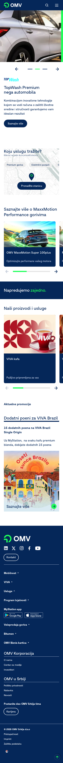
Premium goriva (15, 164)
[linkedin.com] (6, 548)
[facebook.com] (29, 548)
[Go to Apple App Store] (33, 615)
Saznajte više (15, 123)
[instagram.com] (22, 548)
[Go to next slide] (57, 69)
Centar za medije (13, 664)
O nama (8, 660)
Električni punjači (40, 164)
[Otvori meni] (57, 5)
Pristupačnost (11, 734)
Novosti (8, 695)
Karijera (11, 711)
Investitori (9, 669)
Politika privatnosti (13, 685)
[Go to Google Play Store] (13, 615)
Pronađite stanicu (31, 185)
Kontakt (11, 557)
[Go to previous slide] (17, 69)
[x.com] (14, 548)
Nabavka (8, 690)
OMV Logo (10, 4)
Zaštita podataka (12, 743)
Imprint (7, 738)
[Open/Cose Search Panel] (47, 5)
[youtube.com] (38, 548)
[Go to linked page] (54, 506)
